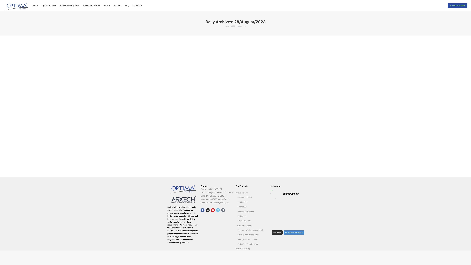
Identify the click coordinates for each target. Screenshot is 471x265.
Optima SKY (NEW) (243, 249)
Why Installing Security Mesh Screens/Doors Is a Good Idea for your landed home (207, 151)
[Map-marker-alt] (223, 210)
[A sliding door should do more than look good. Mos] (283, 204)
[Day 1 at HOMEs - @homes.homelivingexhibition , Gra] (274, 226)
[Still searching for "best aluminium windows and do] (292, 209)
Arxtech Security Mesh (244, 225)
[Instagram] (208, 210)
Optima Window (242, 193)
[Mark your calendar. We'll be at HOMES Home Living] (283, 226)
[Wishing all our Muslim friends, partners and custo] (274, 204)
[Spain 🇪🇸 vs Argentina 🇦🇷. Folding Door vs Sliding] (301, 215)
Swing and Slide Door (246, 211)
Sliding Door (242, 207)
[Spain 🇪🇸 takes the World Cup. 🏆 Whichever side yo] (292, 215)
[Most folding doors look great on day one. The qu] (274, 220)
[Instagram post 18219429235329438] (301, 209)
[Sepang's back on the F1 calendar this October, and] (274, 209)
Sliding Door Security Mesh (248, 239)
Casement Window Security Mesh (250, 230)
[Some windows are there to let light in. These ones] (274, 215)
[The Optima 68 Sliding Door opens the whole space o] (301, 226)
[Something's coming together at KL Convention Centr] (292, 226)
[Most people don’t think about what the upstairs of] (283, 209)
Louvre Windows (244, 221)
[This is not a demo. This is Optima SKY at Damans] (283, 215)
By (169, 156)
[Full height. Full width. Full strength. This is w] (292, 204)
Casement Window (245, 198)
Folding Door (243, 202)
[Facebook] (202, 210)
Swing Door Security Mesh (248, 244)
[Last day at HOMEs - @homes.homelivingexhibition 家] (283, 220)
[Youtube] (213, 210)
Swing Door (242, 216)
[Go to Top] (467, 261)
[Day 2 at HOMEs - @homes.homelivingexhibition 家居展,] (301, 220)
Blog (164, 156)
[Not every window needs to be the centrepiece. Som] (301, 204)
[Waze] (218, 210)
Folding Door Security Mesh (248, 235)
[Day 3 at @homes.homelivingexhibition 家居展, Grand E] (292, 220)
